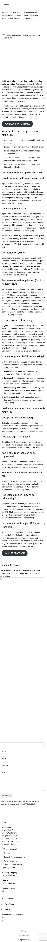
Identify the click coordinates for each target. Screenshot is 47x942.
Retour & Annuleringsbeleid (14, 857)
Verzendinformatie (10, 849)
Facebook (8, 904)
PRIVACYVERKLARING (27, 804)
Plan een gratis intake (17, 124)
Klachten (6, 853)
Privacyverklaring (10, 861)
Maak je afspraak (14, 553)
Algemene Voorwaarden (12, 865)
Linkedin (7, 909)
